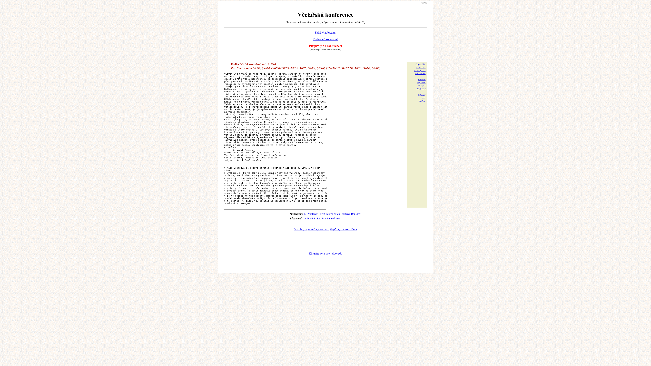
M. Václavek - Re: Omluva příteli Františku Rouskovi (332, 214)
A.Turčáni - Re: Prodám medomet (322, 218)
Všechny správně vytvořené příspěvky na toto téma (325, 229)
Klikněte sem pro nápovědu (325, 253)
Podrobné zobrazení (325, 39)
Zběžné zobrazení (325, 32)
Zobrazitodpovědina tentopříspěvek (421, 84)
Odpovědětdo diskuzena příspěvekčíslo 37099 (420, 69)
